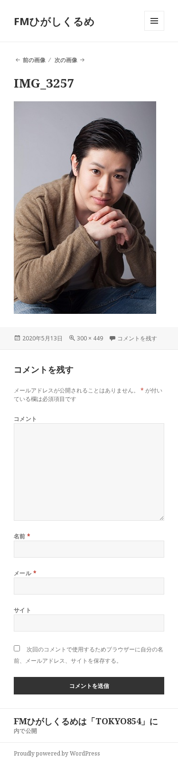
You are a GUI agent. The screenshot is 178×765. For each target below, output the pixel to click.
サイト (22, 610)
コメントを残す (137, 338)
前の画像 (34, 60)
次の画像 (66, 60)
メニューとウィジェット (154, 30)
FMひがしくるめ (54, 21)
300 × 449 (90, 338)
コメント (25, 419)
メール (25, 573)
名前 (22, 536)
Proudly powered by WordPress (57, 753)
